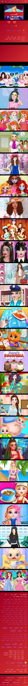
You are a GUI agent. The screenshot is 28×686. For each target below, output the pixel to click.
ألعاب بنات (13, 594)
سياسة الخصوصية (22, 677)
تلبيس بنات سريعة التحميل (16, 650)
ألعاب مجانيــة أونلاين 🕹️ (14, 2)
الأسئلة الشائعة (5, 682)
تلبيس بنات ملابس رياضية (16, 656)
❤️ (14, 22)
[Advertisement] (14, 53)
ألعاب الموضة (22, 671)
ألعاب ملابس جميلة (10, 671)
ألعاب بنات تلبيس (21, 669)
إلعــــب (14, 14)
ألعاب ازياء (10, 669)
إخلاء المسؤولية (8, 679)
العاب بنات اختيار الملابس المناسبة (14, 652)
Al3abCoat (23, 594)
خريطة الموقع (16, 682)
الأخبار (25, 682)
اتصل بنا (18, 679)
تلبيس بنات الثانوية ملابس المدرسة (14, 654)
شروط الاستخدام (10, 677)
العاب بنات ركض (19, 658)
